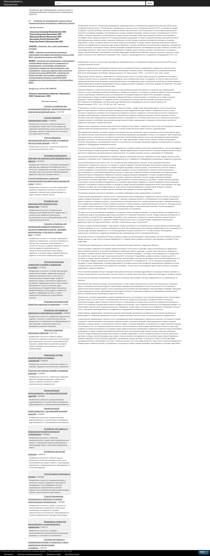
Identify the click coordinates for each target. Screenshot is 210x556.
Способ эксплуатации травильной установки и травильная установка (46, 265)
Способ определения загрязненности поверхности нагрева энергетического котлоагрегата (45, 499)
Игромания (8, 554)
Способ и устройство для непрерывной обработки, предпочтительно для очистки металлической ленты (49, 109)
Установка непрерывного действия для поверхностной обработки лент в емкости (49, 158)
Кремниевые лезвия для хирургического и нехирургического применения (47, 524)
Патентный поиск (11, 4)
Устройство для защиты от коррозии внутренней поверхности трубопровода (48, 432)
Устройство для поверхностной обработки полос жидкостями (43, 204)
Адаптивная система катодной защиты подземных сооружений (45, 358)
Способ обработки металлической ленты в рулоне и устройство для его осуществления (48, 140)
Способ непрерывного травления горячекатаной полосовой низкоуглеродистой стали (48, 181)
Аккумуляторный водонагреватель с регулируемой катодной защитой (47, 393)
